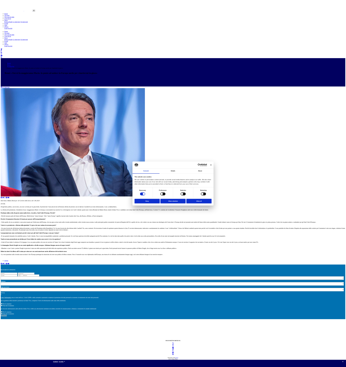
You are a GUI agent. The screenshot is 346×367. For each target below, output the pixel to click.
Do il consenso (7, 304)
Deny (147, 201)
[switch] (162, 193)
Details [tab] (173, 171)
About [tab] (200, 171)
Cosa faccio (7, 18)
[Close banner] (211, 165)
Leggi (6, 28)
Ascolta (61, 361)
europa (6, 260)
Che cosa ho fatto (9, 17)
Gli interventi (24, 22)
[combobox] (20, 275)
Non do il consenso (8, 305)
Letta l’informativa (6, 297)
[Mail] (8, 197)
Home (6, 14)
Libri (5, 25)
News (6, 20)
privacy (176, 357)
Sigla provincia (5, 287)
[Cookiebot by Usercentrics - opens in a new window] (199, 165)
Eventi (6, 23)
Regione (3, 281)
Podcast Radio (8, 22)
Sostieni (55, 361)
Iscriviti (10, 28)
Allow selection (173, 201)
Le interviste (16, 22)
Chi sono (6, 15)
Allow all (199, 201)
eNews (6, 27)
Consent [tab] (146, 171)
